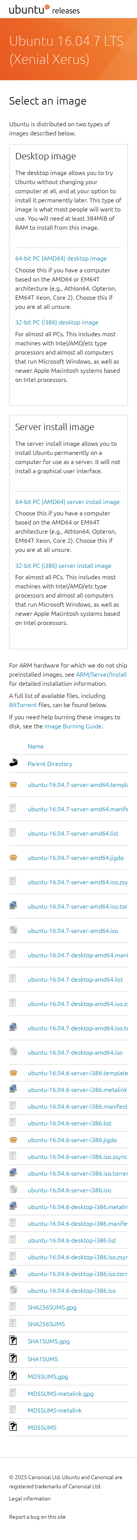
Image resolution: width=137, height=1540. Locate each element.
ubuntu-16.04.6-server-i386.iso (69, 1190)
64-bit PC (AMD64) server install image (67, 501)
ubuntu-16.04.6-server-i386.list (70, 1123)
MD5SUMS (42, 1427)
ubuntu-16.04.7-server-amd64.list (73, 833)
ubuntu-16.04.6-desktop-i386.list (72, 1240)
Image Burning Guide (73, 726)
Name (36, 746)
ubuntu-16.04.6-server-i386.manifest (77, 1106)
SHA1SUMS (43, 1359)
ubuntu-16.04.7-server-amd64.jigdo (76, 857)
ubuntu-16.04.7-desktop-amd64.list (75, 979)
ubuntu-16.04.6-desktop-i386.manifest (80, 1223)
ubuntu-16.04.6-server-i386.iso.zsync (77, 1156)
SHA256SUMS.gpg (52, 1307)
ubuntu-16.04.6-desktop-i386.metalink (80, 1206)
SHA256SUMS (46, 1324)
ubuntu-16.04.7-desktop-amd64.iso (75, 1052)
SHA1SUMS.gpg (49, 1341)
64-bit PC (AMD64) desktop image (61, 258)
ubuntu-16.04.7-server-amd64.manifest (81, 809)
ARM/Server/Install (101, 674)
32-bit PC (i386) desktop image (57, 322)
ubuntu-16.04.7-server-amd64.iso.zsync (81, 882)
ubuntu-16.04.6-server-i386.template (78, 1073)
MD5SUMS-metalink (55, 1410)
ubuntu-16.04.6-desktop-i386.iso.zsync (80, 1257)
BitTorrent (23, 704)
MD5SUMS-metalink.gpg (61, 1393)
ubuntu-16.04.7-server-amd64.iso (73, 930)
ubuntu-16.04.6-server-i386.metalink (77, 1089)
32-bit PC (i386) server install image (63, 565)
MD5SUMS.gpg (48, 1376)
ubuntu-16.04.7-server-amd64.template (81, 784)
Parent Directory (50, 763)
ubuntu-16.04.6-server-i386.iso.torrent (80, 1173)
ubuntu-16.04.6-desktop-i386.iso (72, 1290)
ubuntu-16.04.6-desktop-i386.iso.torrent (82, 1273)
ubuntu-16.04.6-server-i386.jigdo (72, 1139)
